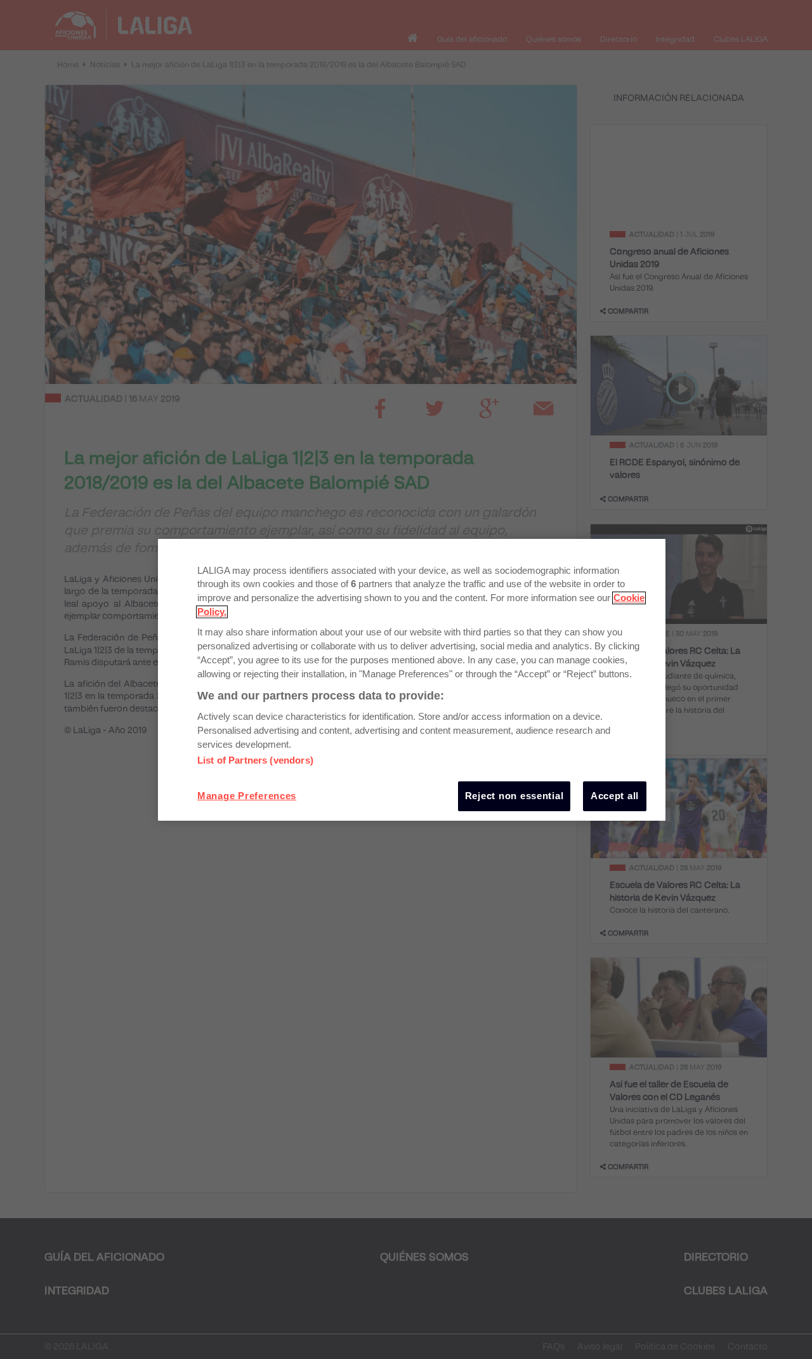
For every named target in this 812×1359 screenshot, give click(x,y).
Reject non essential (514, 796)
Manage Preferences (246, 796)
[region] (411, 679)
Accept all (615, 796)
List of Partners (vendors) (255, 760)
